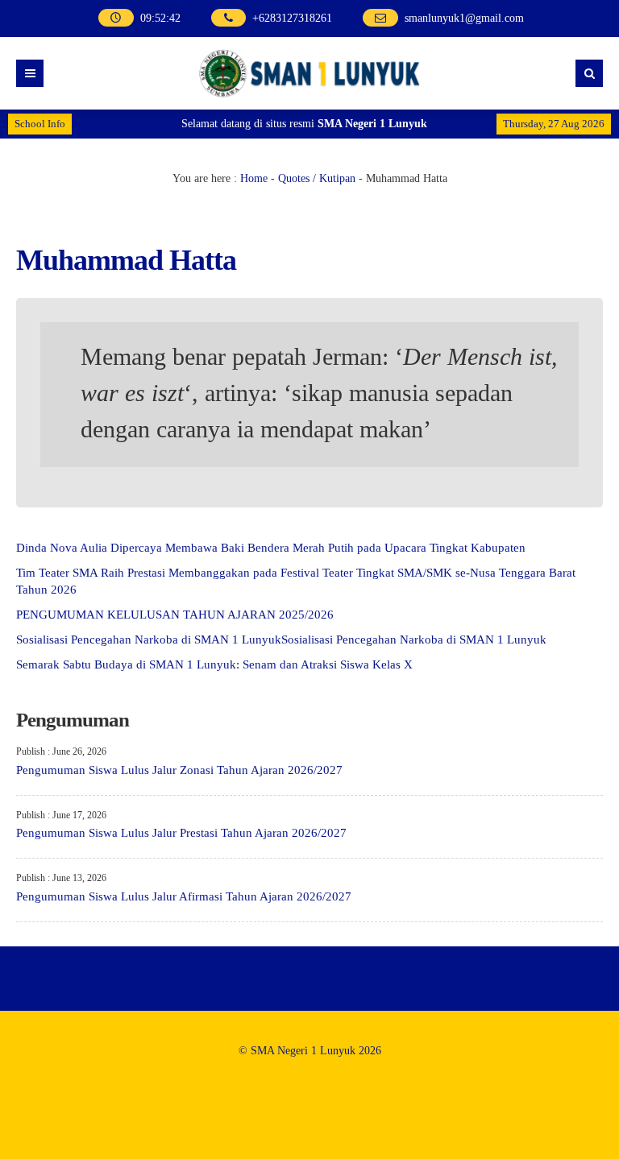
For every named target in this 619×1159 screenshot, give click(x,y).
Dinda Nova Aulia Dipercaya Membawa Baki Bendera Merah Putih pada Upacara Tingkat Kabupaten (271, 547)
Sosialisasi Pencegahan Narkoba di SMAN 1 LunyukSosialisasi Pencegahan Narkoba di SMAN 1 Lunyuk (281, 639)
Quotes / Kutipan (316, 178)
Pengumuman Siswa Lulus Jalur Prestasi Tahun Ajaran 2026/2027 (181, 832)
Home (254, 178)
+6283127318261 (292, 18)
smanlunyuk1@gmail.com (464, 18)
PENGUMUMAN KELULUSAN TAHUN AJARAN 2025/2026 (175, 614)
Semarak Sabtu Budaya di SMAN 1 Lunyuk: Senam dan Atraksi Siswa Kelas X (214, 664)
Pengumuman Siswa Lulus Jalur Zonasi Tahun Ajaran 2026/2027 (179, 770)
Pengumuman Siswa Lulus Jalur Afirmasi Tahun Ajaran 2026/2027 (183, 896)
